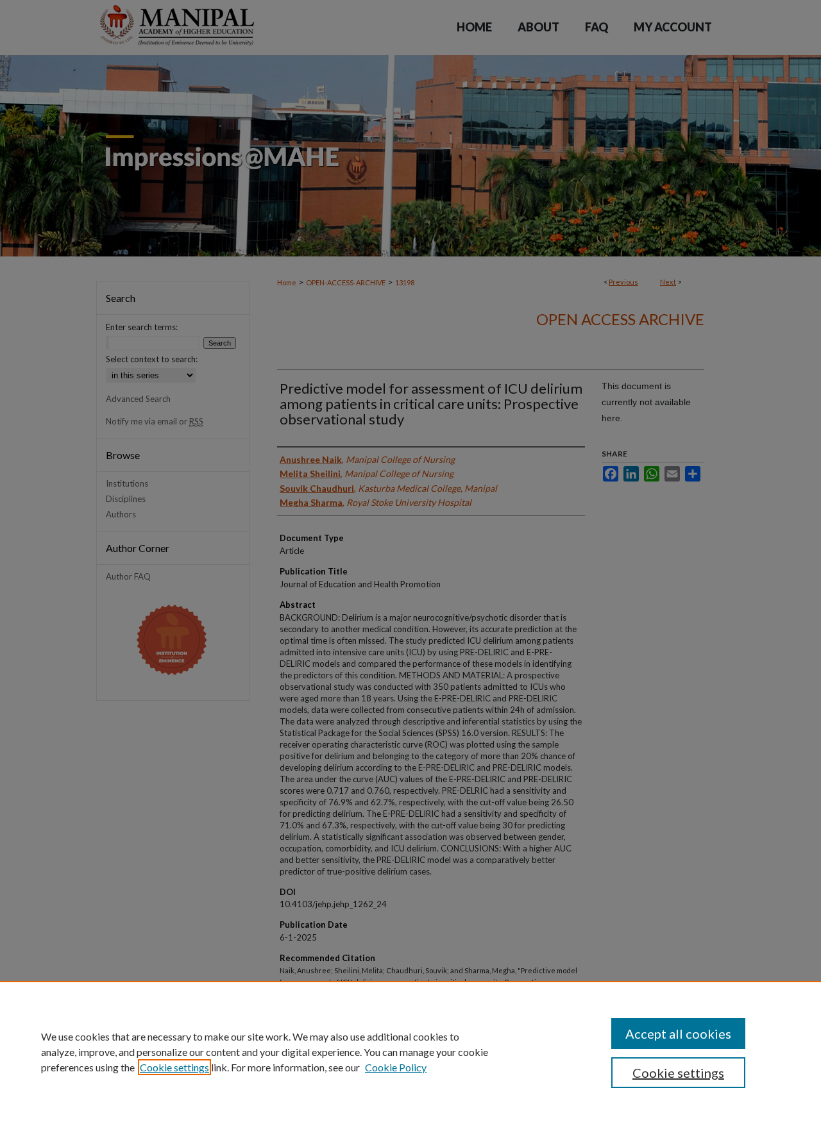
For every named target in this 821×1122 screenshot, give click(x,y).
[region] (410, 1051)
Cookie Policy (396, 1067)
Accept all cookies (678, 1033)
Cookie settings (174, 1067)
